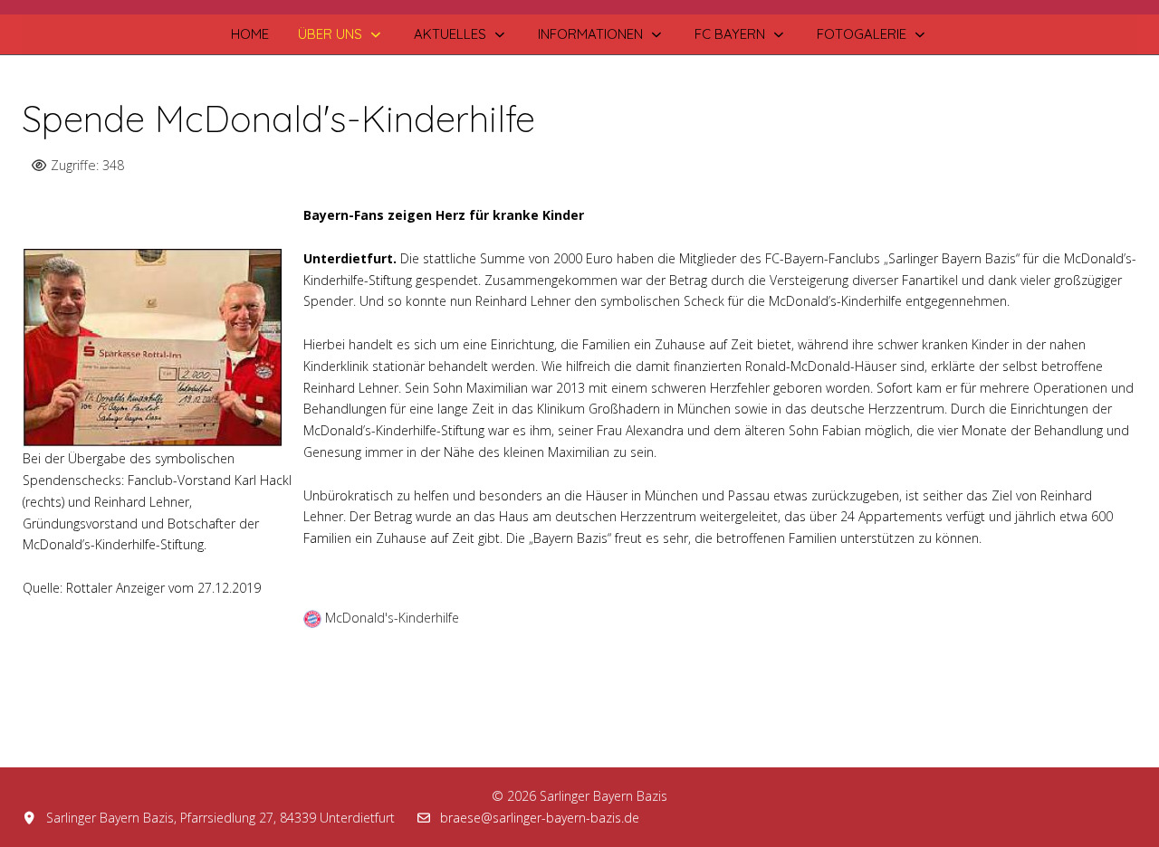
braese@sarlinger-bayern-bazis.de (539, 817)
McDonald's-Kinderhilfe (392, 617)
